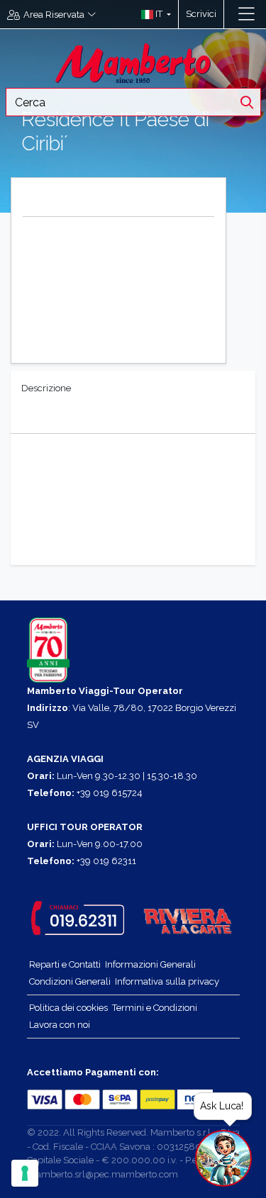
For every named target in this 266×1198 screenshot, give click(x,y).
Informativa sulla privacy (167, 981)
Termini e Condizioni (154, 1007)
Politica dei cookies (68, 1007)
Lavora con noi (59, 1024)
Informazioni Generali (150, 964)
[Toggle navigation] (246, 14)
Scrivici (201, 14)
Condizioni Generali (70, 981)
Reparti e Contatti (65, 964)
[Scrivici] (230, 14)
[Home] (133, 62)
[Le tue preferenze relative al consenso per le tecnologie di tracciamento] (24, 1173)
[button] (153, 14)
